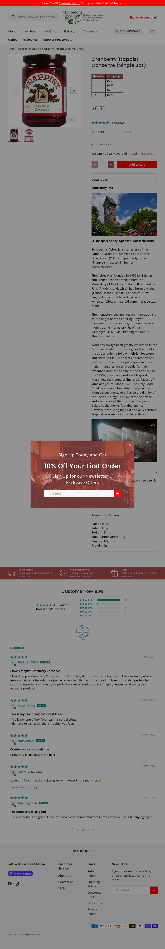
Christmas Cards (69, 3)
